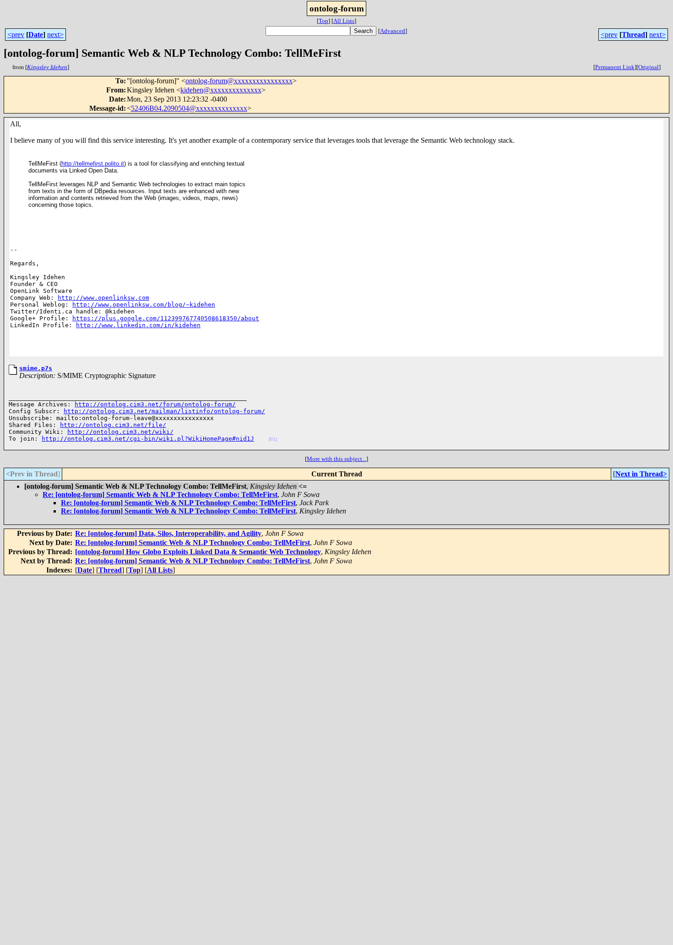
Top (323, 20)
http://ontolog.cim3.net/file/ (113, 424)
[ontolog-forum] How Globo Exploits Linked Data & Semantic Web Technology (198, 552)
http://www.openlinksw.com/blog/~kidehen (143, 304)
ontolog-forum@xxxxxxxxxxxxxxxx (239, 81)
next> (55, 34)
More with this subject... (336, 458)
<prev (15, 34)
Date (35, 34)
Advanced (392, 30)
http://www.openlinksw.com (103, 297)
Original (648, 67)
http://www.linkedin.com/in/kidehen (138, 325)
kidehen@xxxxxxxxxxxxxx (220, 90)
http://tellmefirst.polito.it (92, 163)
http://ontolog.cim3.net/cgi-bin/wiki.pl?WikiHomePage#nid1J (148, 438)
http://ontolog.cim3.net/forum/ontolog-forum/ (155, 404)
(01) (273, 439)
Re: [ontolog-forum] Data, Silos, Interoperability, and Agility (168, 533)
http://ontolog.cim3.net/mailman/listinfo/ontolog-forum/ (164, 411)
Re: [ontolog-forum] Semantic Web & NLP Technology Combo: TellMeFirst (160, 494)
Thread (633, 34)
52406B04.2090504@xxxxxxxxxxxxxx (189, 108)
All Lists (343, 20)
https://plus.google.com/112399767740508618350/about (165, 318)
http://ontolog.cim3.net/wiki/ (120, 431)
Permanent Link (615, 67)
